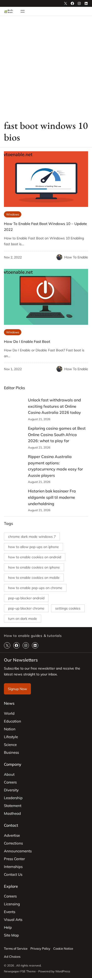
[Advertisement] (46, 67)
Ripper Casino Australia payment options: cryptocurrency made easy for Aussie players (55, 466)
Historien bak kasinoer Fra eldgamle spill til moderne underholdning (52, 497)
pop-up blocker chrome (26, 608)
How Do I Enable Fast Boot (27, 341)
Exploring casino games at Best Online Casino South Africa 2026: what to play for (57, 434)
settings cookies (67, 608)
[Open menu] (23, 11)
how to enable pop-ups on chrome (35, 588)
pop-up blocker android (26, 598)
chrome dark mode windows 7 (32, 536)
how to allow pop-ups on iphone (33, 547)
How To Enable (76, 257)
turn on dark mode (22, 618)
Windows (12, 214)
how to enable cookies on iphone (34, 567)
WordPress (62, 971)
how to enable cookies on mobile (34, 577)
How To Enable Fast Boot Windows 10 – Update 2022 (45, 226)
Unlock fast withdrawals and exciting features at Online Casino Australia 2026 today (54, 406)
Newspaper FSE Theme (20, 971)
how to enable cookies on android (34, 557)
